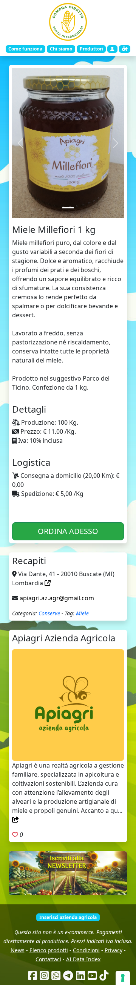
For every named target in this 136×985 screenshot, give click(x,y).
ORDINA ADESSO (68, 531)
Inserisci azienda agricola (68, 917)
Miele (82, 613)
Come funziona (25, 49)
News (18, 950)
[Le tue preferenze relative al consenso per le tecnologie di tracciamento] (123, 978)
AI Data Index (83, 959)
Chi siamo (61, 49)
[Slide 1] (68, 207)
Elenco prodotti (48, 950)
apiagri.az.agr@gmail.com (57, 598)
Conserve (49, 613)
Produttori (91, 49)
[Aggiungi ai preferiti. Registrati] (15, 835)
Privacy (113, 950)
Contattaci (48, 959)
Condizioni (86, 950)
